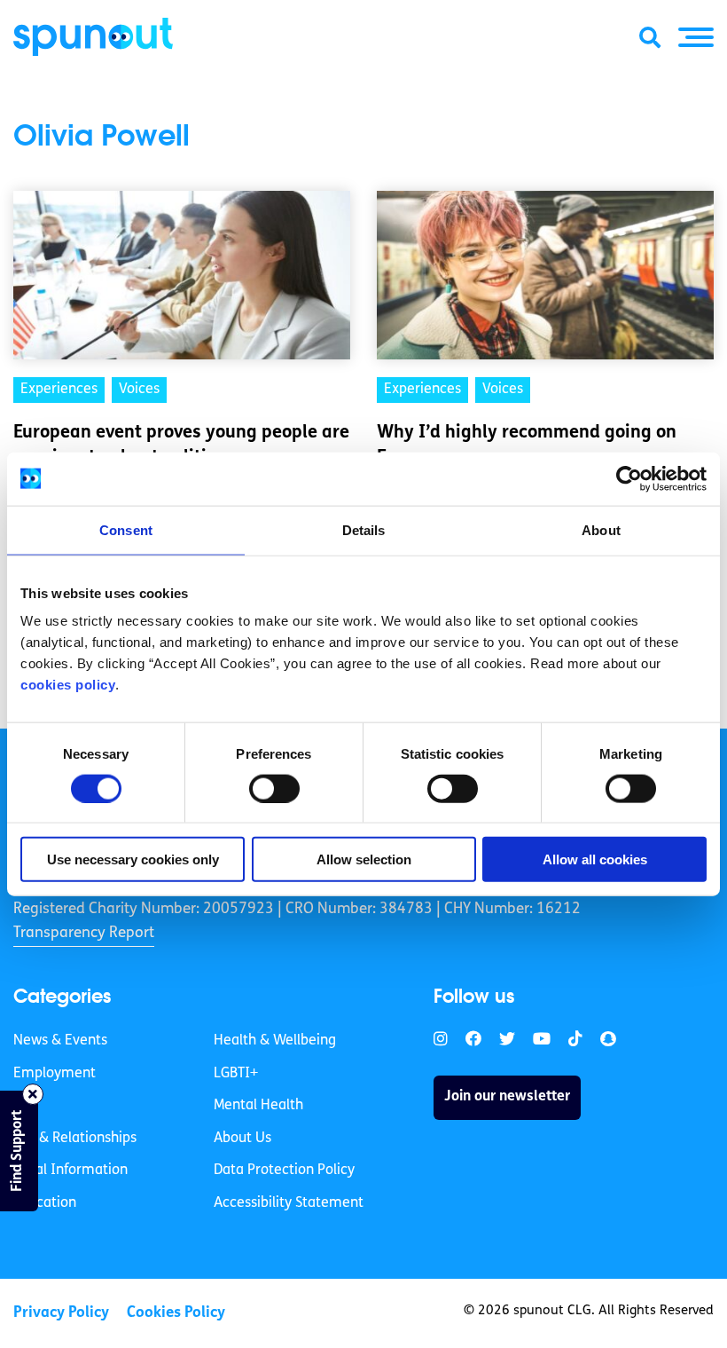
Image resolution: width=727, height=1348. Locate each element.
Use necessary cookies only (133, 859)
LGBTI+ (236, 1074)
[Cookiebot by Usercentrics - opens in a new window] (629, 478)
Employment (54, 1074)
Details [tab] (364, 529)
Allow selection (364, 859)
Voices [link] (139, 389)
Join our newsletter (507, 1097)
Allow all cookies (595, 859)
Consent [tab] (125, 529)
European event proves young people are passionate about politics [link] (181, 445)
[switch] (274, 788)
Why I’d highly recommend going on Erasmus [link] (526, 445)
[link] (441, 1039)
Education (44, 1203)
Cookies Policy (176, 1312)
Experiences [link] (59, 389)
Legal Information (70, 1170)
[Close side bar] (32, 1094)
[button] (696, 37)
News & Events (60, 1041)
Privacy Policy (61, 1312)
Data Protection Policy (284, 1170)
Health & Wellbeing (275, 1041)
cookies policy (67, 684)
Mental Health (258, 1106)
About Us (242, 1138)
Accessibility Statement (289, 1203)
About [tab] (601, 529)
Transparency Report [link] (83, 933)
